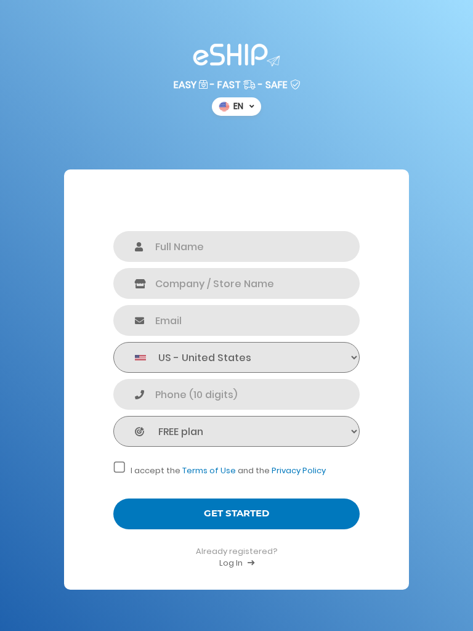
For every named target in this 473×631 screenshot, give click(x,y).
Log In (232, 563)
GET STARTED (236, 513)
